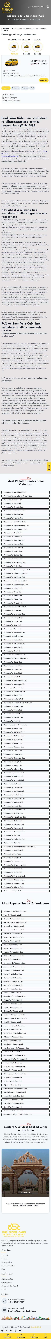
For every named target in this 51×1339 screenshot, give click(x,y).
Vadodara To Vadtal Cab (13, 872)
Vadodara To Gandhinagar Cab (15, 511)
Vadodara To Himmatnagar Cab (16, 574)
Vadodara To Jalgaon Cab (13, 769)
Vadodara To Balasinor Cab (14, 732)
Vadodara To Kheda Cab (13, 695)
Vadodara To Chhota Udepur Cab (16, 658)
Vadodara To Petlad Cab (13, 566)
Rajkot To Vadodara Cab (13, 934)
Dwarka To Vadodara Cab (13, 1100)
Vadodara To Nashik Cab (13, 618)
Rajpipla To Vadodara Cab (13, 1103)
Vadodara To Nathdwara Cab (15, 817)
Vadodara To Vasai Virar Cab (14, 876)
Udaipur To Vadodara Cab (13, 1037)
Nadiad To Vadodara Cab (13, 952)
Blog (3, 1269)
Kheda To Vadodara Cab (13, 1007)
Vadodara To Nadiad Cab (13, 518)
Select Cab (43, 80)
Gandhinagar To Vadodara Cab (15, 923)
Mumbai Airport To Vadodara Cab (16, 1048)
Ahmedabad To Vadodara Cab (15, 911)
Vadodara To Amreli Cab (13, 728)
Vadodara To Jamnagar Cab (14, 684)
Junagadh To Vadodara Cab (14, 926)
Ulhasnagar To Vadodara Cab (15, 1074)
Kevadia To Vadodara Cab (13, 1011)
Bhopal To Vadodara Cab (13, 1078)
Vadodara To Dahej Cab (13, 669)
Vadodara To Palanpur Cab (14, 824)
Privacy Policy (6, 1262)
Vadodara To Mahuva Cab (13, 699)
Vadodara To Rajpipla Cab (13, 850)
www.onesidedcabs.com (9, 156)
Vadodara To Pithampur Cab (14, 832)
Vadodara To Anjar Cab (12, 891)
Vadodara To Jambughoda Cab (15, 681)
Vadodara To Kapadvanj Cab (14, 692)
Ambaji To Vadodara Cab (13, 985)
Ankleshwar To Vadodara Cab (14, 996)
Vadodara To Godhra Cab (13, 636)
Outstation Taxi (7, 1279)
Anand (34, 1206)
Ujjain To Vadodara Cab (12, 1085)
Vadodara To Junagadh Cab (14, 780)
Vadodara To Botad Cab (13, 743)
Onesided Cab (36, 1327)
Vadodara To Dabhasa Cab (14, 747)
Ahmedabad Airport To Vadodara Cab (18, 1114)
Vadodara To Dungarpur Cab (14, 758)
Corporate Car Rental (9, 1286)
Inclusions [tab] (6, 88)
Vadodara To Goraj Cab (12, 762)
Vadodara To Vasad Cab (13, 629)
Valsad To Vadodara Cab (13, 945)
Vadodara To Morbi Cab (13, 806)
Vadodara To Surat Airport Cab (15, 529)
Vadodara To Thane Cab (13, 621)
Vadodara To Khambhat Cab (14, 540)
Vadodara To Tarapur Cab (13, 861)
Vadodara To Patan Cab (13, 599)
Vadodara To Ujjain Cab (12, 625)
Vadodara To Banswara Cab (14, 644)
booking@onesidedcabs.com (22, 1311)
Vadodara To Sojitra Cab (13, 710)
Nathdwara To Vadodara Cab (15, 1033)
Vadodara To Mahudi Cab (13, 795)
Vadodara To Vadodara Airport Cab (17, 570)
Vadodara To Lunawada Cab (14, 614)
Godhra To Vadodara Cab (13, 982)
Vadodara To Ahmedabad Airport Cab (18, 496)
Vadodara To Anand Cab (13, 500)
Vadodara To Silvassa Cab (13, 559)
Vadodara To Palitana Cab (13, 828)
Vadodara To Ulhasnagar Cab (15, 865)
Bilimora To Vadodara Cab (13, 956)
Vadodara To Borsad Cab (13, 603)
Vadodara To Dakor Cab (13, 751)
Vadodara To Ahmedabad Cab (15, 492)
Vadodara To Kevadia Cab (13, 548)
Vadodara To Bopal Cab (12, 533)
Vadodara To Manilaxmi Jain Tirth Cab (18, 703)
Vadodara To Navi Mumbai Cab (15, 581)
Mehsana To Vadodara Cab (14, 967)
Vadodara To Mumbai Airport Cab (16, 526)
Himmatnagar (43, 1206)
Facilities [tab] (25, 88)
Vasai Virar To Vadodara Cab (14, 1066)
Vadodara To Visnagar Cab (14, 883)
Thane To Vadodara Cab (13, 1063)
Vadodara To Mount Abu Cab (15, 810)
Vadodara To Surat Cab (12, 503)
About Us (4, 1255)
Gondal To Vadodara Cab (13, 1107)
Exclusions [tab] (15, 88)
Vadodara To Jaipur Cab (13, 765)
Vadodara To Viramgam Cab (14, 880)
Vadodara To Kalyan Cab (13, 788)
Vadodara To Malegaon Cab (14, 799)
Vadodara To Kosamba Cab (14, 791)
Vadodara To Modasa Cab (13, 802)
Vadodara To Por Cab (12, 836)
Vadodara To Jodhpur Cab (13, 776)
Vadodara (42, 1204)
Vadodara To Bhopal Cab (13, 740)
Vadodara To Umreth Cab (13, 717)
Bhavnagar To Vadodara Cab (14, 963)
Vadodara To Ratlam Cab (13, 555)
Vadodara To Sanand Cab (13, 706)
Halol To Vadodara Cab (12, 1022)
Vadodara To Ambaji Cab (13, 640)
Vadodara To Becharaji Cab (14, 736)
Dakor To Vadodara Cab (13, 1004)
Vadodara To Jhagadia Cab (14, 688)
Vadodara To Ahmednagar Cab (15, 725)
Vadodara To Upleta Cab (13, 869)
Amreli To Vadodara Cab (13, 989)
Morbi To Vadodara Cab (13, 974)
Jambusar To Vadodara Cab (14, 1015)
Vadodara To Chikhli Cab (13, 662)
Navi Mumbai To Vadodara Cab (15, 1059)
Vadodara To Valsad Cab (13, 588)
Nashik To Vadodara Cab (13, 1052)
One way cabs (6, 1283)
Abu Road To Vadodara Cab (14, 1026)
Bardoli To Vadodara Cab (13, 1000)
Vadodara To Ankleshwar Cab (14, 522)
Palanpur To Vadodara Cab (14, 971)
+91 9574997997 (37, 7)
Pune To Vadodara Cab (12, 1041)
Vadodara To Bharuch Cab (13, 507)
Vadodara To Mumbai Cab (13, 514)
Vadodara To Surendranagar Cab (16, 585)
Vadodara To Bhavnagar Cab (14, 562)
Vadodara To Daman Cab (13, 537)
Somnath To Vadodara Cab (14, 1096)
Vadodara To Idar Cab (12, 677)
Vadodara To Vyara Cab (13, 592)
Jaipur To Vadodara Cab (13, 1030)
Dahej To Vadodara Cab (13, 993)
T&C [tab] (32, 88)
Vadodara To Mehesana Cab (14, 577)
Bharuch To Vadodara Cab (13, 919)
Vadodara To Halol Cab (12, 610)
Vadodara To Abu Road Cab (14, 633)
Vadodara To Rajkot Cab (13, 551)
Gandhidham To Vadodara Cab (15, 1092)
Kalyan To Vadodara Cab (13, 1070)
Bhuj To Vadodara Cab (12, 959)
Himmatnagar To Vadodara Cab (16, 1018)
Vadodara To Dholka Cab (13, 754)
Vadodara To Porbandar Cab (14, 839)
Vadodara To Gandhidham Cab (15, 607)
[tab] (14, 47)
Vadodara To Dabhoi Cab (13, 666)
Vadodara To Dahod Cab (13, 673)
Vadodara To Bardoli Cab (13, 647)
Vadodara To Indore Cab (13, 596)
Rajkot (28, 1206)
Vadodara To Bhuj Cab (12, 651)
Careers (4, 1259)
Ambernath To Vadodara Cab (14, 1055)
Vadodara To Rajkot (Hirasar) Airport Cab (19, 847)
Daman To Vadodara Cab (13, 1111)
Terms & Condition (8, 1266)
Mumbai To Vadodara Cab (13, 1044)
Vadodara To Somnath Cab (14, 714)
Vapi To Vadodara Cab (12, 941)
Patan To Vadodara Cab (13, 978)
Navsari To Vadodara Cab (13, 937)
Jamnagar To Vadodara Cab (14, 930)
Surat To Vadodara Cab (12, 915)
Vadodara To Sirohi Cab (12, 858)
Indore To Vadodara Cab (13, 1081)
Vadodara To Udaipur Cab (13, 887)
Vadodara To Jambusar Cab (14, 773)
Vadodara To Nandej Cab (13, 813)
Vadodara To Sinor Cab (12, 854)
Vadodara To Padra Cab (13, 821)
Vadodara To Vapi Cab (12, 721)
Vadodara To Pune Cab (12, 843)
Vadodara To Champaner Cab (15, 655)
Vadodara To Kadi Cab (12, 784)
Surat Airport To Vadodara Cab (15, 1089)
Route (3, 1289)
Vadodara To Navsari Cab (13, 544)
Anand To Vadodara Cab (13, 948)
